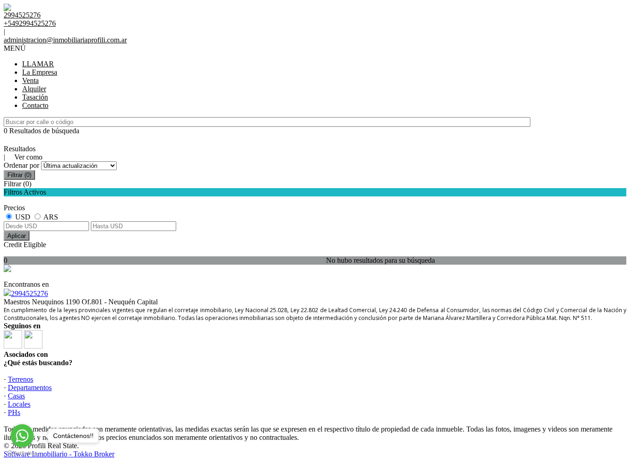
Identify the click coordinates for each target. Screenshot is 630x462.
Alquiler (34, 89)
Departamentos (30, 387)
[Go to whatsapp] (22, 435)
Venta (30, 80)
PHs (14, 412)
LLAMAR (38, 64)
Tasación (35, 97)
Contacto (35, 105)
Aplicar (16, 235)
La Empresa (39, 72)
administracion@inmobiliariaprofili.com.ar (65, 40)
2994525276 (29, 293)
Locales (19, 404)
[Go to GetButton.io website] (22, 453)
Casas (16, 396)
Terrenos (20, 379)
